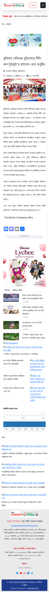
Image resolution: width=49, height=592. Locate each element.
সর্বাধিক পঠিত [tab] (17, 290)
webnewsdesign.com (33, 588)
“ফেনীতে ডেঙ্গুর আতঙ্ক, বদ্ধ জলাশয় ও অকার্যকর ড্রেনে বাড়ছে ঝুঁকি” (33, 337)
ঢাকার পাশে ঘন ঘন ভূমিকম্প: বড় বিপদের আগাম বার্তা (23, 16)
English (32, 5)
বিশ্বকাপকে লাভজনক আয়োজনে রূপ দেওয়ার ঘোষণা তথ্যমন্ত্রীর (23, 487)
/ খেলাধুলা (7, 24)
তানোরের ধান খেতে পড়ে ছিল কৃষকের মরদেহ (32, 324)
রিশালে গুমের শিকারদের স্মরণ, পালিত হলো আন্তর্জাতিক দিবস (32, 297)
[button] (43, 5)
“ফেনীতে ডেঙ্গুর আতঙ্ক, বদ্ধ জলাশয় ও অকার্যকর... (21, 354)
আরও (3, 437)
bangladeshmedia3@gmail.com (24, 525)
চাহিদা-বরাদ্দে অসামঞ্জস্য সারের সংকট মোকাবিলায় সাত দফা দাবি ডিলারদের (33, 310)
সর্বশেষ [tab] (7, 290)
